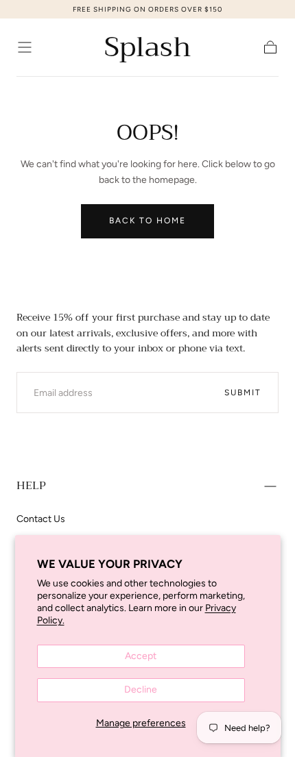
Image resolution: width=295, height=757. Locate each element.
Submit (242, 392)
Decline (140, 689)
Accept (140, 656)
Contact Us (40, 519)
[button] (24, 47)
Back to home (147, 220)
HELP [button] (31, 485)
